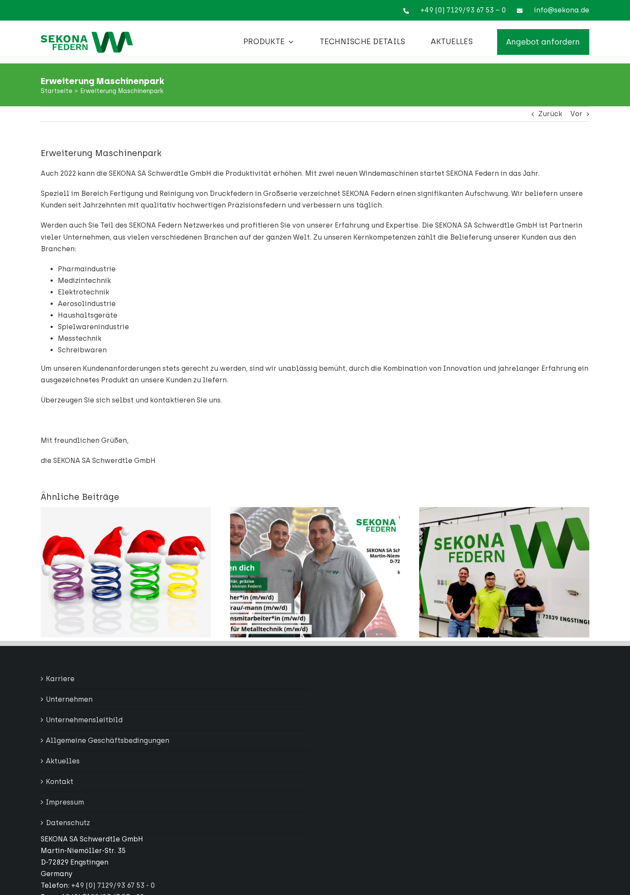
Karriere (60, 679)
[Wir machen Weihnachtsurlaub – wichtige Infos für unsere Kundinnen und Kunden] (126, 511)
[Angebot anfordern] (543, 42)
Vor (576, 114)
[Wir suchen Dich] (315, 511)
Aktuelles (63, 761)
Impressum (65, 802)
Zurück (550, 114)
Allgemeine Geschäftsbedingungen (107, 740)
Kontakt (59, 782)
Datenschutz (68, 823)
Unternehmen (69, 699)
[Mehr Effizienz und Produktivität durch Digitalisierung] (504, 511)
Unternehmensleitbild (84, 720)
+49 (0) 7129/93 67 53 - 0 (113, 885)
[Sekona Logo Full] (87, 35)
